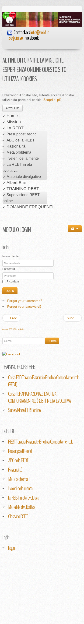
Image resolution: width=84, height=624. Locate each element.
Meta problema (19, 152)
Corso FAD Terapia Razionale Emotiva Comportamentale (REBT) (43, 381)
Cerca (52, 341)
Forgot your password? (24, 306)
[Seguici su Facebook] (4, 38)
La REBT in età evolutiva (23, 497)
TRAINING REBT (23, 188)
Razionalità (16, 146)
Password (8, 269)
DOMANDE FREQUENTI (30, 206)
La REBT (15, 128)
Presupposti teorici (22, 134)
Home (12, 115)
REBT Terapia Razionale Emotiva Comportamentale (40, 441)
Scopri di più (52, 100)
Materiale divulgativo (24, 177)
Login (10, 290)
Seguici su (23, 38)
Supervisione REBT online (24, 410)
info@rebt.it (39, 32)
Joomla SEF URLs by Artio (13, 329)
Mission (14, 122)
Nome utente (10, 256)
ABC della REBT (21, 140)
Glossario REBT (18, 516)
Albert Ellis (16, 182)
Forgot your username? (24, 301)
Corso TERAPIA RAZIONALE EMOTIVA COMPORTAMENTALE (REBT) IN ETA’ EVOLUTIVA (39, 397)
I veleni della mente (23, 158)
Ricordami (13, 281)
